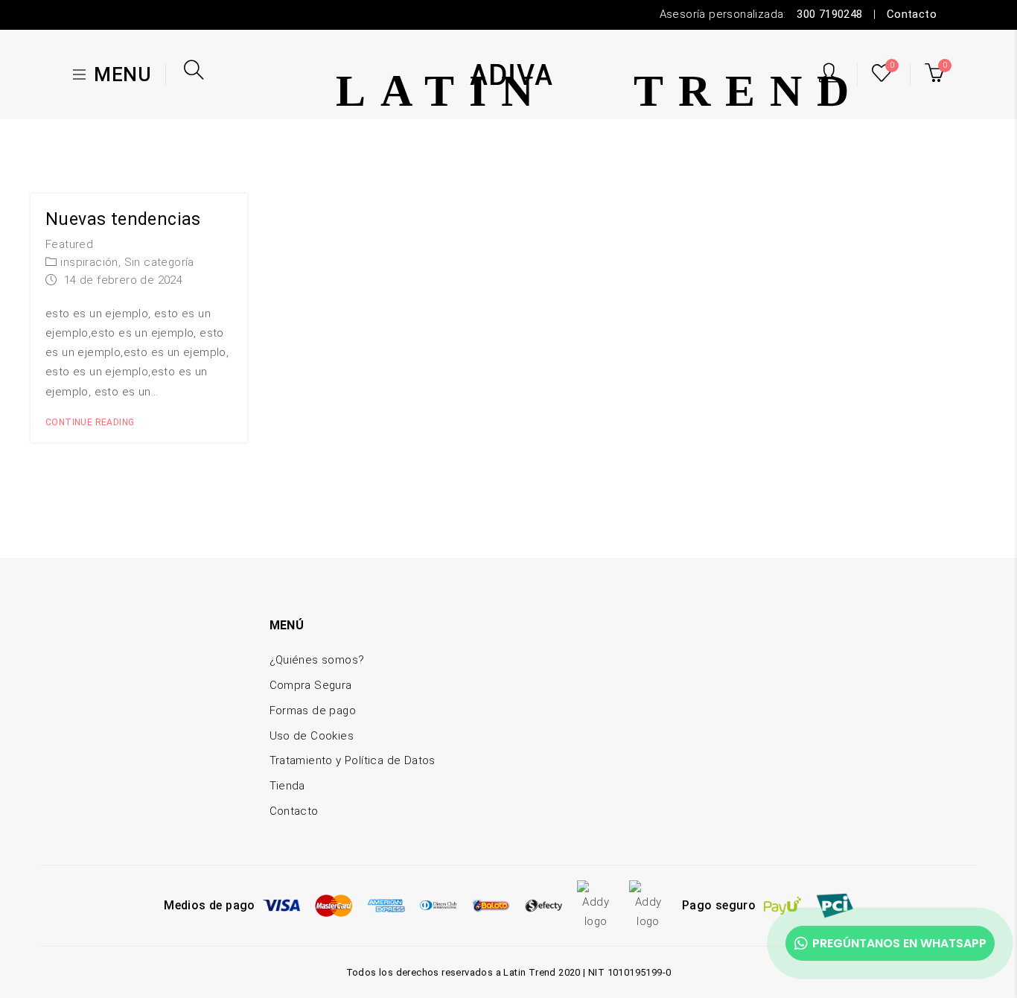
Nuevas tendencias (123, 219)
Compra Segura (311, 685)
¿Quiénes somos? (317, 660)
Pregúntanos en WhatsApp (899, 943)
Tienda (287, 785)
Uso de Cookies (312, 736)
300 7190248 (829, 14)
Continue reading (89, 422)
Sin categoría (159, 262)
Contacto (912, 14)
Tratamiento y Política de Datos (353, 760)
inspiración (89, 262)
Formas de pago (313, 710)
